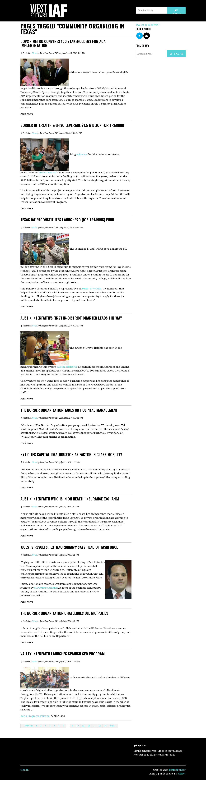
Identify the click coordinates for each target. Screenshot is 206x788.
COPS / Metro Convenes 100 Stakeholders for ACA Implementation (63, 43)
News (34, 53)
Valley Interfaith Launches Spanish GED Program (62, 653)
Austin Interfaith (91, 288)
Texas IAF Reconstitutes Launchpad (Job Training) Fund (67, 219)
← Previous (27, 726)
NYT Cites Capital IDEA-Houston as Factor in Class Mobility (71, 454)
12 (89, 726)
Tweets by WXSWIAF (148, 24)
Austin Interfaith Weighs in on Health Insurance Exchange (69, 499)
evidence (81, 154)
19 (100, 726)
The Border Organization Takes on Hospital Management (69, 410)
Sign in (24, 769)
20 (105, 726)
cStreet (182, 773)
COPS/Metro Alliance (46, 587)
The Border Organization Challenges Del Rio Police (64, 613)
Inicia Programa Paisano (35, 716)
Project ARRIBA (47, 172)
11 (83, 726)
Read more (26, 113)
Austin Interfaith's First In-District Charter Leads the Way (71, 318)
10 (77, 726)
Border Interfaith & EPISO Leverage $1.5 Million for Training (72, 125)
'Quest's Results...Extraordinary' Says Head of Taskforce (69, 547)
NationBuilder (177, 769)
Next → (113, 726)
